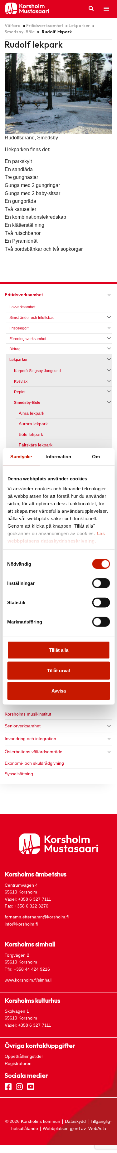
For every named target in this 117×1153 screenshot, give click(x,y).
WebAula (97, 1128)
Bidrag (15, 349)
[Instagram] (19, 1086)
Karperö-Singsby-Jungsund (37, 371)
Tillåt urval (58, 670)
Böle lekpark (31, 434)
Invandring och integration (30, 738)
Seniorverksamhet (23, 725)
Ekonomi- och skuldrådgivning (34, 763)
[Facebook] (8, 1086)
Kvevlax (20, 381)
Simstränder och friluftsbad (32, 317)
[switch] (101, 583)
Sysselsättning (19, 773)
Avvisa (58, 690)
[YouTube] (30, 1086)
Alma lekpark (31, 413)
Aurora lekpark (33, 424)
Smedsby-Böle (20, 32)
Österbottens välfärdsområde (33, 751)
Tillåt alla (58, 650)
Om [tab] (96, 456)
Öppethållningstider (24, 1056)
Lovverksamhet (22, 307)
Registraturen (18, 1063)
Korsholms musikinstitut (28, 714)
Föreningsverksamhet (27, 339)
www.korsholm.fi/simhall (28, 980)
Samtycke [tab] (21, 456)
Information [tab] (58, 456)
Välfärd (13, 25)
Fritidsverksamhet (44, 25)
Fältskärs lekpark (35, 445)
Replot (19, 392)
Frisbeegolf (18, 328)
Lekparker (79, 25)
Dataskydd (75, 1121)
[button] (106, 9)
